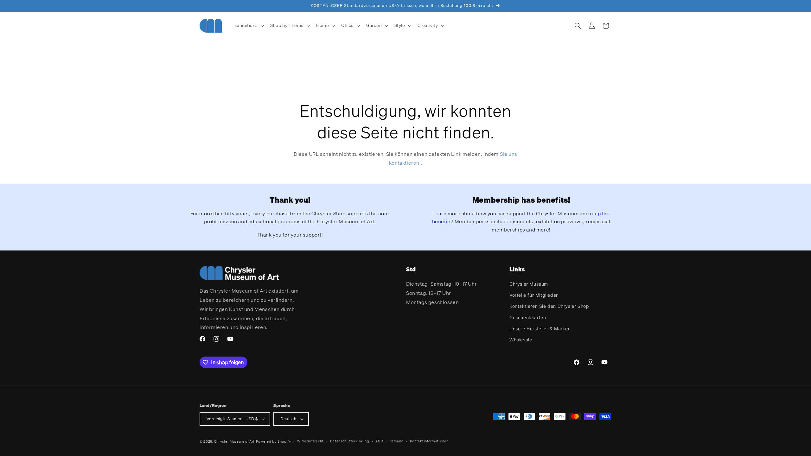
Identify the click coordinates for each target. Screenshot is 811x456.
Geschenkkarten (527, 317)
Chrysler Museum (528, 284)
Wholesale (520, 339)
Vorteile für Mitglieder (533, 295)
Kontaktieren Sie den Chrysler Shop (549, 306)
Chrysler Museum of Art (234, 441)
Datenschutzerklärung (349, 441)
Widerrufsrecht (310, 441)
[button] (249, 25)
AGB (379, 441)
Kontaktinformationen (429, 441)
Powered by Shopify (273, 441)
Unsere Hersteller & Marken (540, 328)
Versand (396, 441)
